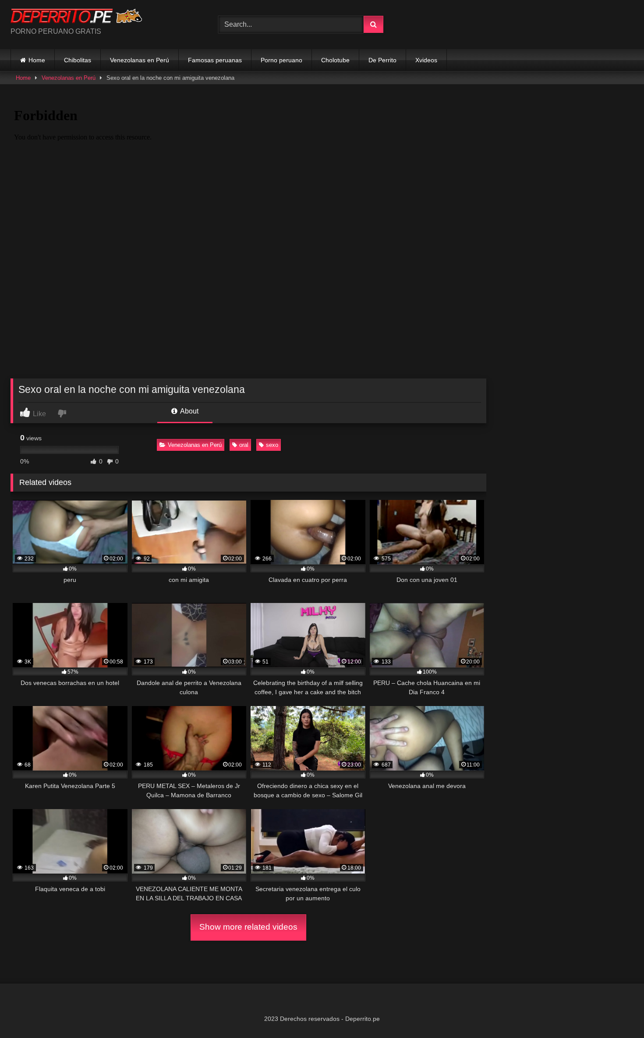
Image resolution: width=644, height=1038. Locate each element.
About (188, 411)
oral (243, 445)
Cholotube (335, 60)
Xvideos (426, 60)
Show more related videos (248, 926)
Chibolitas (77, 60)
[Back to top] (616, 1011)
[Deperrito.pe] (76, 17)
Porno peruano (281, 60)
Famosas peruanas (215, 60)
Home (36, 60)
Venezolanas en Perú (139, 60)
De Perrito (382, 60)
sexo (272, 445)
